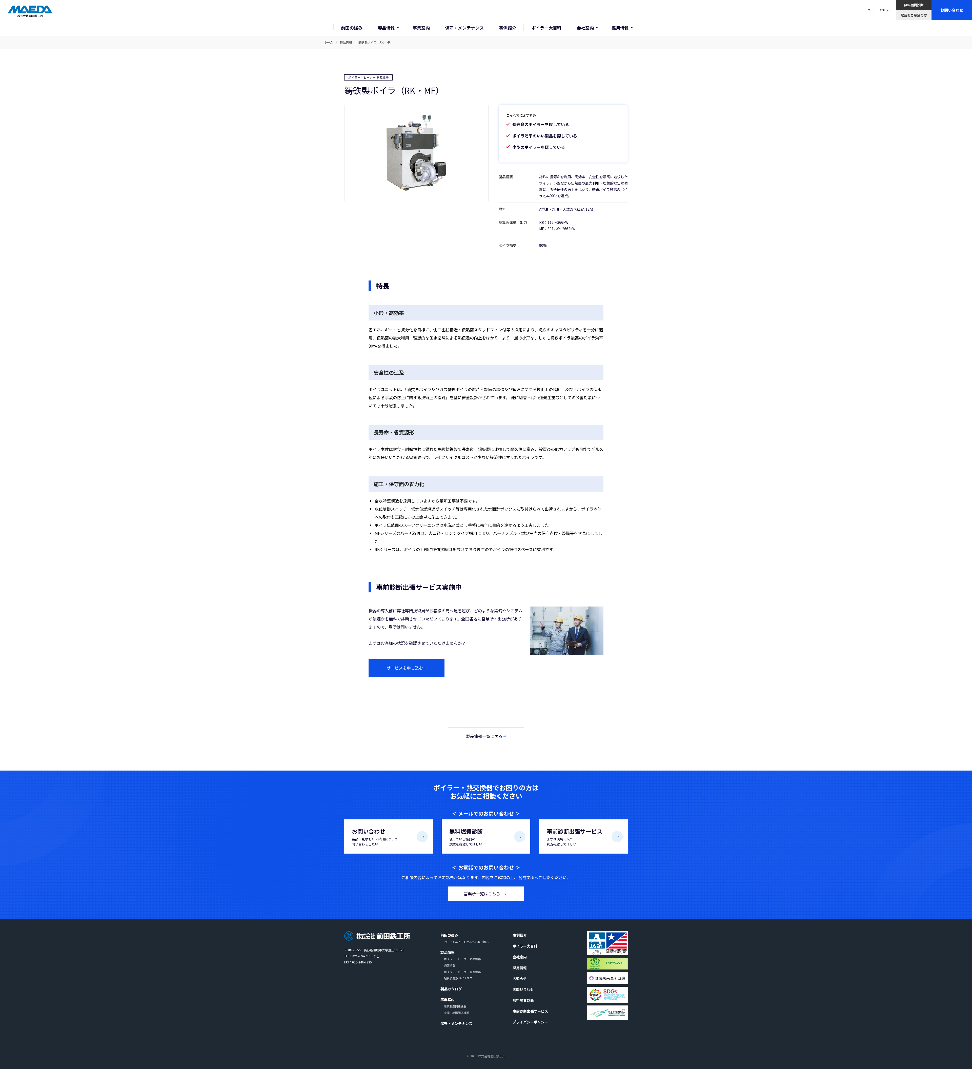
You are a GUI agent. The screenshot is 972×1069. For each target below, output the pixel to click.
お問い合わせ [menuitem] (523, 989)
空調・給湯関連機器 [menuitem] (456, 1013)
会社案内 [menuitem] (520, 956)
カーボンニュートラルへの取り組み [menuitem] (466, 942)
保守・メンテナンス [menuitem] (456, 1023)
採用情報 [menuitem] (520, 967)
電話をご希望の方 (914, 15)
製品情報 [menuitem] (447, 952)
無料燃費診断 (914, 5)
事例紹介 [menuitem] (520, 935)
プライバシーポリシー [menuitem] (530, 1021)
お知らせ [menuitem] (520, 978)
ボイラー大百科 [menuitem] (525, 946)
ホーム (871, 10)
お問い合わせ (951, 10)
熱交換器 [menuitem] (449, 965)
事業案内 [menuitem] (447, 999)
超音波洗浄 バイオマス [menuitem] (458, 978)
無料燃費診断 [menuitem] (523, 1000)
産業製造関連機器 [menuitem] (455, 1006)
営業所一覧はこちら (482, 894)
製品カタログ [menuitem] (451, 988)
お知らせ (885, 10)
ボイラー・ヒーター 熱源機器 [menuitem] (462, 959)
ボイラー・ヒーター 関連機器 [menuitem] (462, 972)
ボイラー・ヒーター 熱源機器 (368, 77)
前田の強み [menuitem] (449, 935)
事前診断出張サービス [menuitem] (530, 1011)
